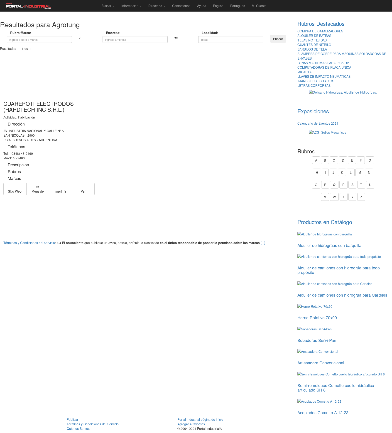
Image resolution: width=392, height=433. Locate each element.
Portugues (237, 5)
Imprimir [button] (60, 191)
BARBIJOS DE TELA (312, 49)
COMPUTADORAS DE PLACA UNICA (324, 67)
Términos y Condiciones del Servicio (93, 424)
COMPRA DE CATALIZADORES (320, 31)
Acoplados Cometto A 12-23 (322, 412)
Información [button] (130, 5)
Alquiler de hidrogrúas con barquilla (329, 245)
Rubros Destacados (321, 23)
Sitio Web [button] (15, 191)
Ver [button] (83, 191)
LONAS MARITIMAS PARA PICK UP (323, 62)
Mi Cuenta (259, 5)
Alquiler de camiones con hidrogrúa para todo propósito (338, 270)
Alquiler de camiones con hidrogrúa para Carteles (342, 295)
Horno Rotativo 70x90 (317, 317)
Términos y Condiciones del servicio (29, 242)
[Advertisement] (147, 69)
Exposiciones (313, 111)
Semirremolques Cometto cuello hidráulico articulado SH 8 (335, 387)
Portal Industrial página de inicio (200, 419)
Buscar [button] (106, 5)
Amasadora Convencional (320, 362)
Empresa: (109, 32)
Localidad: (205, 32)
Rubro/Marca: (14, 32)
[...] (263, 242)
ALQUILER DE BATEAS (314, 35)
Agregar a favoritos (191, 424)
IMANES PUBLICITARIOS (315, 81)
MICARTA (304, 72)
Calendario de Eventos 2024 (317, 123)
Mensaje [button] (38, 191)
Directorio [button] (155, 5)
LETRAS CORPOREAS (314, 85)
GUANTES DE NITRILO (314, 44)
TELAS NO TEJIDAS (312, 40)
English (218, 5)
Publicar (72, 419)
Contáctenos (181, 5)
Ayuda (201, 5)
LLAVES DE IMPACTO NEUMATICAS (323, 76)
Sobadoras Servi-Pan (316, 340)
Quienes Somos (78, 428)
